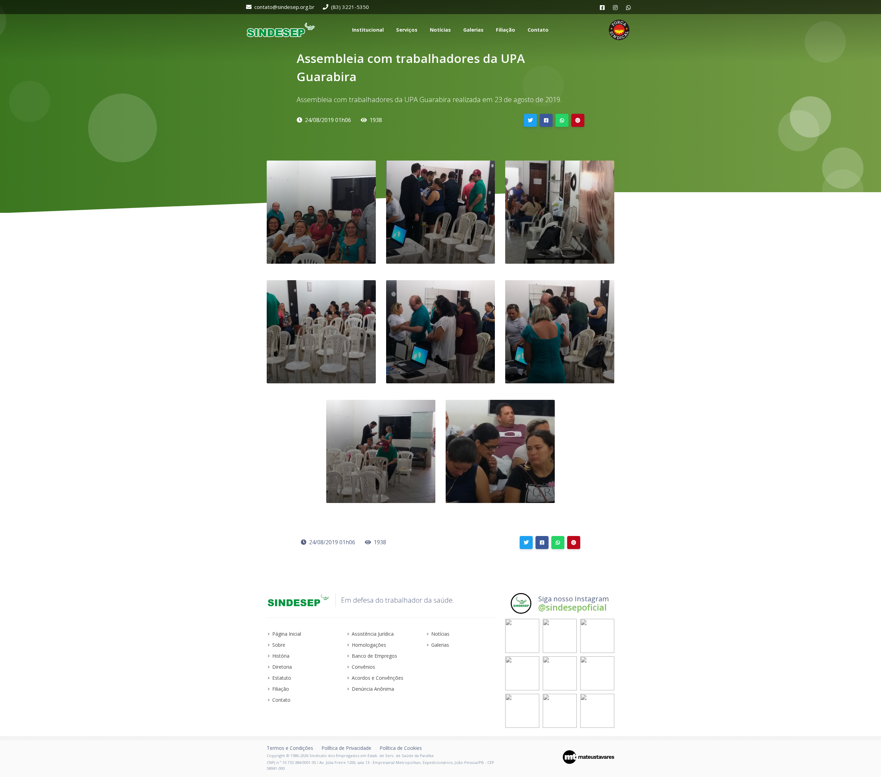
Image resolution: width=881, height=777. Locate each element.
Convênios (363, 667)
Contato (281, 700)
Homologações (369, 645)
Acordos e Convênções (377, 678)
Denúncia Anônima (373, 689)
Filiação (280, 689)
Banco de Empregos (374, 656)
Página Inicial (286, 634)
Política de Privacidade (346, 748)
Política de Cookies (401, 748)
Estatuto (281, 678)
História (280, 656)
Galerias (440, 645)
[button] (367, 30)
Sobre (278, 645)
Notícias (440, 634)
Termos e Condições (290, 748)
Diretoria (282, 667)
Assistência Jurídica (373, 634)
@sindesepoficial (572, 607)
